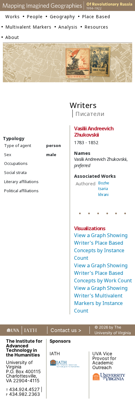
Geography (62, 16)
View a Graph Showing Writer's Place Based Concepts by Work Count (103, 273)
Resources (96, 27)
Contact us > (66, 330)
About (12, 37)
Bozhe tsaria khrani (103, 188)
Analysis (67, 27)
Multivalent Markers (28, 27)
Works (12, 16)
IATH (55, 353)
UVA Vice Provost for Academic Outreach (104, 360)
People (35, 16)
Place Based (96, 16)
